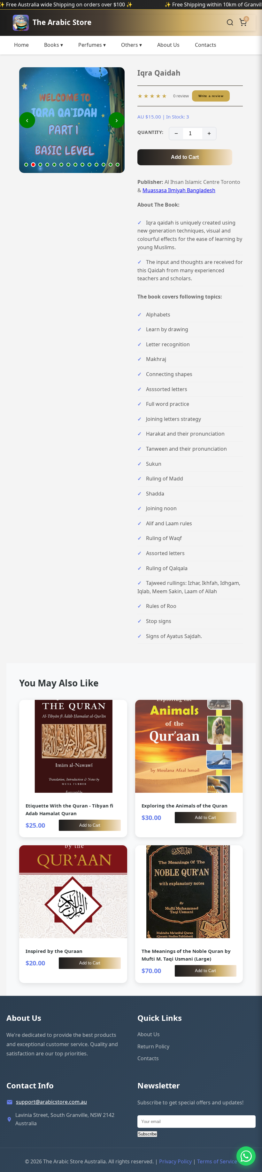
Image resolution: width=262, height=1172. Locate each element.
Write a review (210, 96)
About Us (168, 44)
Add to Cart (185, 157)
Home (21, 44)
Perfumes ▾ (92, 44)
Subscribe (147, 1134)
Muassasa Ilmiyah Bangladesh (179, 190)
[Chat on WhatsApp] (246, 1156)
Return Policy (153, 1046)
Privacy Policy (175, 1161)
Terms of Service (217, 1161)
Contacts (205, 44)
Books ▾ (53, 44)
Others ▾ (131, 44)
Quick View (73, 768)
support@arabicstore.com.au (51, 1101)
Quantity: (150, 132)
